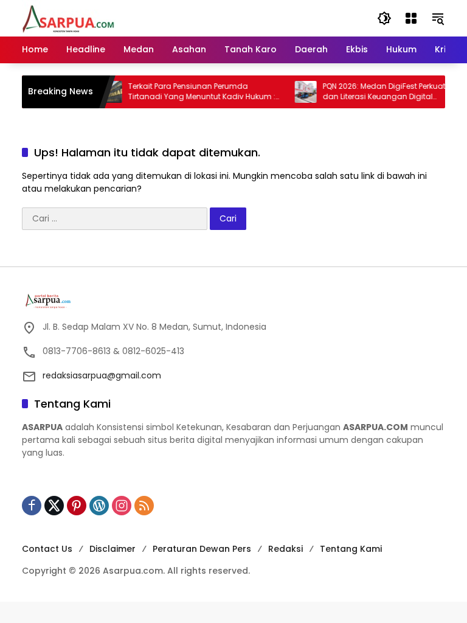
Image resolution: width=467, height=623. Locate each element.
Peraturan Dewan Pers (202, 549)
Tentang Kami (351, 549)
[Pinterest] (76, 505)
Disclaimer (112, 549)
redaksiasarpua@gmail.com (102, 375)
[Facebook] (31, 505)
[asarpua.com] (69, 18)
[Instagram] (121, 505)
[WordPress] (99, 505)
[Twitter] (54, 505)
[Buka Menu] (411, 18)
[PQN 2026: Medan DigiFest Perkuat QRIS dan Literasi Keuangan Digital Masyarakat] (300, 92)
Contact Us (47, 549)
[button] (384, 18)
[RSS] (144, 505)
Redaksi (285, 549)
